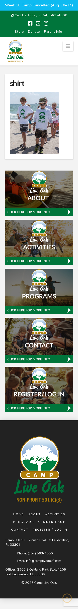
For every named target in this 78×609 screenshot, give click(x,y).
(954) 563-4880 (40, 553)
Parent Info (53, 31)
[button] (68, 46)
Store (19, 31)
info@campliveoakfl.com (43, 561)
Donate (34, 31)
